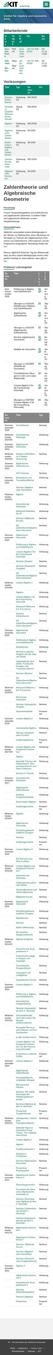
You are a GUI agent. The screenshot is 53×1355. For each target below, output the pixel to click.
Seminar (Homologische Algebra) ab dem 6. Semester (26, 1201)
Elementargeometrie (25, 1185)
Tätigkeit (13, 40)
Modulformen (22, 647)
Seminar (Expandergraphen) (25, 1290)
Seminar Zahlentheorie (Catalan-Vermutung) (26, 456)
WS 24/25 (32, 159)
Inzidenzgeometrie (24, 806)
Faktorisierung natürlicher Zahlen (26, 883)
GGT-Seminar (22, 473)
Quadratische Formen (26, 980)
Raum (43, 37)
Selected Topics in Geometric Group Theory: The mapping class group (26, 1131)
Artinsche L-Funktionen (21, 1155)
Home (12, 1348)
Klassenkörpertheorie (9, 99)
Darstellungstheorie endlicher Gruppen (25, 831)
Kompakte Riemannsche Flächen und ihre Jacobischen (26, 1030)
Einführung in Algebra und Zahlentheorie (26, 545)
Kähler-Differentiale (25, 927)
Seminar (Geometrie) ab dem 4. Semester (26, 1009)
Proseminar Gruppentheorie (23, 1112)
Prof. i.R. (14, 50)
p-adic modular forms (26, 1037)
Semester (30, 90)
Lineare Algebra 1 (24, 582)
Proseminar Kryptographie (22, 1169)
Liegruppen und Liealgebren (23, 973)
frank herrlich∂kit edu (21, 52)
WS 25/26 (32, 97)
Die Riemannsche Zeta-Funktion (24, 860)
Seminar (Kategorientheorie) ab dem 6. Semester (26, 1220)
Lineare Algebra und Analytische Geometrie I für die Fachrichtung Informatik (26, 1045)
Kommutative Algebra (26, 802)
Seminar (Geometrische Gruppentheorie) (26, 1259)
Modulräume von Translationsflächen (25, 478)
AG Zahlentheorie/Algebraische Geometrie (26, 528)
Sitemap (31, 1351)
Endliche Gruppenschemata (24, 796)
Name (6, 40)
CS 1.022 (44, 51)
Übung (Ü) (19, 108)
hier (5, 246)
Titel (7, 87)
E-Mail (20, 39)
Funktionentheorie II (25, 1149)
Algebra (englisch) (24, 939)
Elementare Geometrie (21, 698)
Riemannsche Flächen (22, 1086)
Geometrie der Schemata (8, 163)
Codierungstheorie (24, 740)
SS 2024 (31, 171)
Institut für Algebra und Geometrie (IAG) (26, 6)
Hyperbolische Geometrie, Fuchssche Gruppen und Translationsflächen (25, 665)
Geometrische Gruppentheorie (23, 966)
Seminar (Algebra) (24, 1296)
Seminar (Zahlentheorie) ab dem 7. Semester (26, 1211)
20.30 (44, 51)
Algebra (8, 123)
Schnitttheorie (22, 425)
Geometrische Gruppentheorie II (25, 950)
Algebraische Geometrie (9, 175)
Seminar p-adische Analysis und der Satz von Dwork (26, 654)
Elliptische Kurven (24, 897)
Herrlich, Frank (7, 52)
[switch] (35, 4)
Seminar (20, 837)
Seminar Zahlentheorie (22, 614)
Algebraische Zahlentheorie (9, 134)
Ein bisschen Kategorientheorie (24, 933)
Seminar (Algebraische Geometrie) (25, 488)
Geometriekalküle (24, 711)
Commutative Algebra (26, 728)
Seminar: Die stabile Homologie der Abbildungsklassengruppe (25, 1095)
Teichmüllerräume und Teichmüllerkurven (26, 890)
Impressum (23, 1348)
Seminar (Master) (24, 561)
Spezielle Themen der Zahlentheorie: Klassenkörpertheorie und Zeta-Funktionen (26, 765)
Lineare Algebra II (24, 849)
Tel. (28, 36)
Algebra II (20, 1266)
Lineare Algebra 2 (24, 718)
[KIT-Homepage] (11, 4)
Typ (18, 87)
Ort (40, 87)
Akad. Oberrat (14, 64)
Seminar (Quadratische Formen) (25, 734)
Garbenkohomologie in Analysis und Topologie (25, 958)
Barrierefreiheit (18, 1351)
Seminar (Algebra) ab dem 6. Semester (26, 1105)
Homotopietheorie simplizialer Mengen (25, 1078)
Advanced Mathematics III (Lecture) (25, 607)
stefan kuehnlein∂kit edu (21, 67)
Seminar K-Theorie (25, 773)
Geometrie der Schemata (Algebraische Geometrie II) (26, 1192)
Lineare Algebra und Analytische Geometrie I (25, 749)
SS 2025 (31, 130)
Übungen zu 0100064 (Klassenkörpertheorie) (9, 113)
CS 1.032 (44, 63)
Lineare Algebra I (24, 1140)
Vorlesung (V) (20, 98)
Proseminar (21, 1301)
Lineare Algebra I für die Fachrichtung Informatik (25, 599)
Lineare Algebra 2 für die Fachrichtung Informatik (26, 554)
